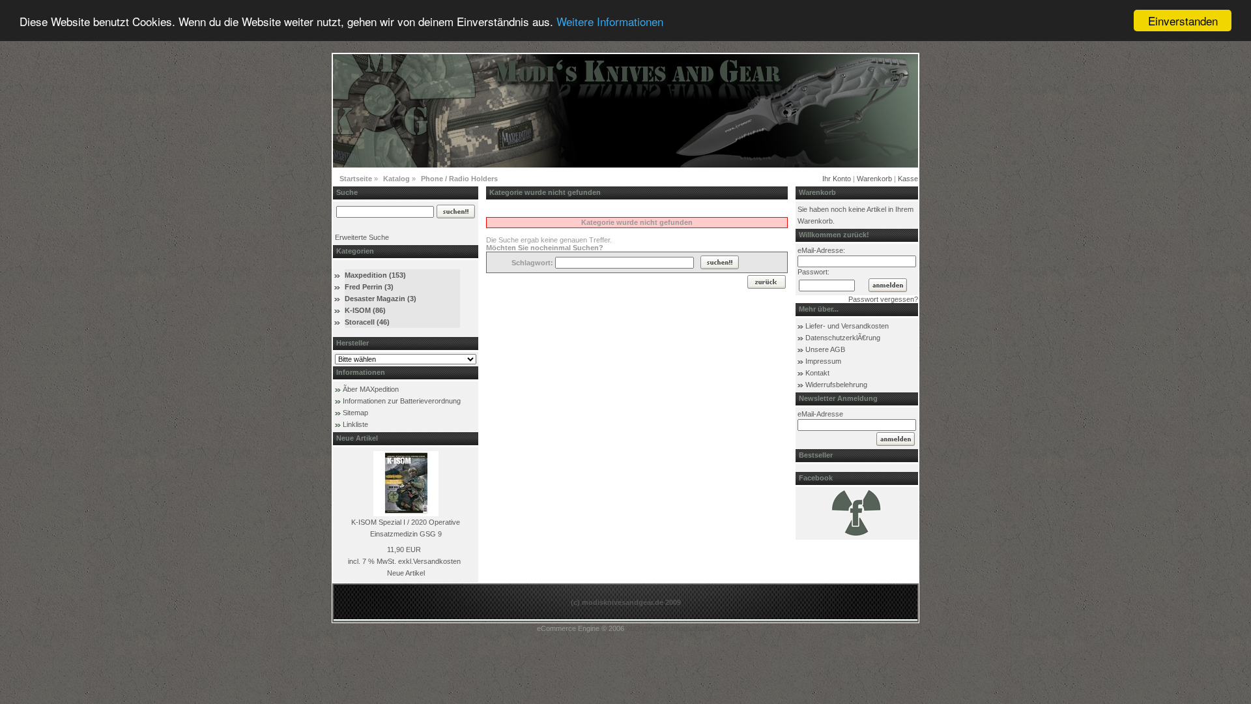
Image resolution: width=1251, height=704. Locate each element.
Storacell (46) (367, 322)
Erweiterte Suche (362, 237)
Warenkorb (874, 179)
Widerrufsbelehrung (836, 385)
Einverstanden (1183, 20)
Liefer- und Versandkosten (847, 326)
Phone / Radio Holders (459, 179)
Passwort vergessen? (883, 299)
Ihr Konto (836, 179)
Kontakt (817, 373)
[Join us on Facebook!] (857, 535)
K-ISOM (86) (365, 310)
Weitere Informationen (609, 21)
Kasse (908, 179)
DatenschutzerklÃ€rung (842, 338)
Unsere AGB (825, 349)
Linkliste (355, 424)
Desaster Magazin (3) (380, 298)
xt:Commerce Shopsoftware (670, 628)
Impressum (823, 361)
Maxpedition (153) (375, 275)
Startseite (355, 179)
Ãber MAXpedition (371, 389)
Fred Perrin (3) (369, 287)
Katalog (396, 179)
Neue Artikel (406, 573)
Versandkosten (437, 561)
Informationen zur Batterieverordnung (402, 401)
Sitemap (355, 413)
